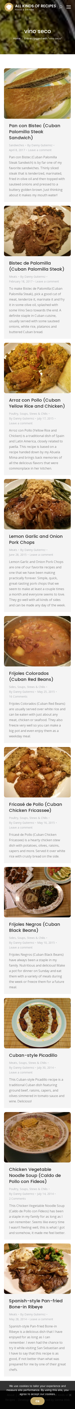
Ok (37, 1401)
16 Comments (18, 696)
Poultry (13, 413)
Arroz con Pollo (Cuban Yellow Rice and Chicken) (37, 403)
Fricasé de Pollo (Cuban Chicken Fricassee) (35, 807)
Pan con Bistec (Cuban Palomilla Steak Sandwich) (34, 132)
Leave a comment (40, 150)
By (39, 145)
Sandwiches (16, 145)
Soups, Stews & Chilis (34, 413)
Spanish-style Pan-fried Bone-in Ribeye (36, 1304)
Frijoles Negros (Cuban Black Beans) (34, 927)
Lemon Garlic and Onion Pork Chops (36, 539)
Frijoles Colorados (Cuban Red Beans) (31, 676)
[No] (70, 1395)
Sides (12, 687)
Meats (13, 276)
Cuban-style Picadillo (33, 1055)
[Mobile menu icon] (68, 7)
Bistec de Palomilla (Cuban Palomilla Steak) (36, 266)
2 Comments (17, 1198)
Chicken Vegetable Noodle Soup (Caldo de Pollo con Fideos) (35, 1175)
